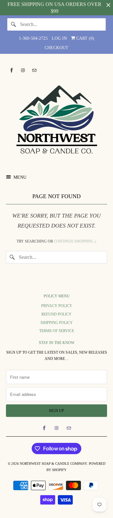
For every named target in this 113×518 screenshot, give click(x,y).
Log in (59, 38)
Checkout (56, 47)
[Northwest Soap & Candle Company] (56, 120)
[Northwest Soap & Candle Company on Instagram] (23, 70)
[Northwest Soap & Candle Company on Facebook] (12, 70)
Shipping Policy (56, 323)
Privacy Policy (56, 306)
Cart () (84, 38)
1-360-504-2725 (33, 38)
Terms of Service (56, 331)
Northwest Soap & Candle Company (53, 463)
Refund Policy (56, 314)
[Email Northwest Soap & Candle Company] (34, 70)
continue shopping (74, 241)
